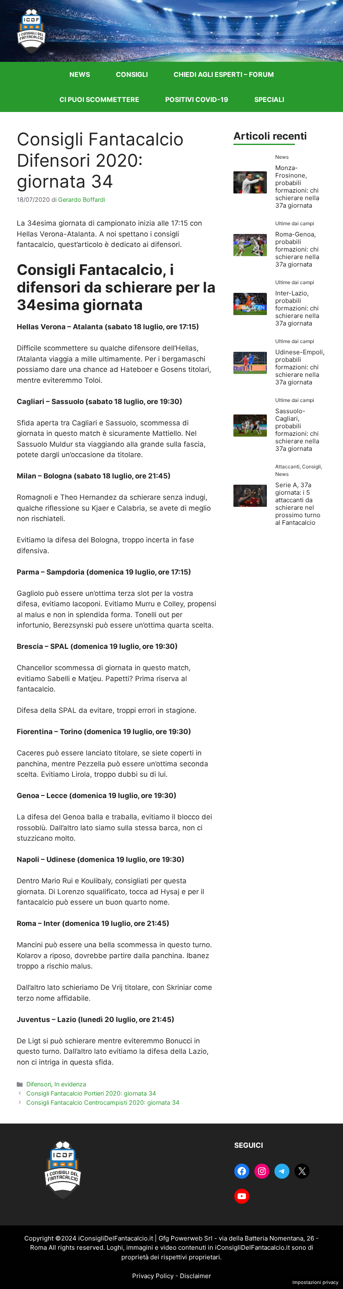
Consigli (132, 74)
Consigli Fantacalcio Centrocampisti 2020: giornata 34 (102, 1102)
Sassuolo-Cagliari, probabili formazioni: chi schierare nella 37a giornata (297, 430)
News (79, 74)
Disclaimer (195, 1276)
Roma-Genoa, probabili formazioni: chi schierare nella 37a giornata (297, 249)
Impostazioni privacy (315, 1282)
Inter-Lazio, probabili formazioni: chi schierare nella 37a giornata (297, 308)
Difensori (38, 1084)
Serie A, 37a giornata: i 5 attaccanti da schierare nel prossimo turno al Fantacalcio (297, 503)
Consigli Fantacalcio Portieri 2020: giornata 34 (91, 1093)
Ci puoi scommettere (99, 99)
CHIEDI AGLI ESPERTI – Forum (224, 74)
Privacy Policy (153, 1276)
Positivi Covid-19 (196, 99)
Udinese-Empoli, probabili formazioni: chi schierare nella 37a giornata (300, 367)
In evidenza (70, 1084)
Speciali (269, 99)
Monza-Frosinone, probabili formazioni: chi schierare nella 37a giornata (297, 186)
